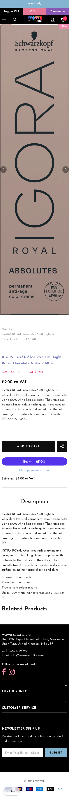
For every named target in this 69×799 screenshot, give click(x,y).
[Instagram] (12, 672)
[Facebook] (4, 672)
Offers (34, 11)
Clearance (57, 11)
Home (6, 329)
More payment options (34, 470)
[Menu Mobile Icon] (4, 19)
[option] (34, 3)
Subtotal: (8, 478)
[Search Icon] (15, 20)
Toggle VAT (11, 11)
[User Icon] (53, 20)
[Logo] (35, 19)
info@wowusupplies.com (27, 655)
